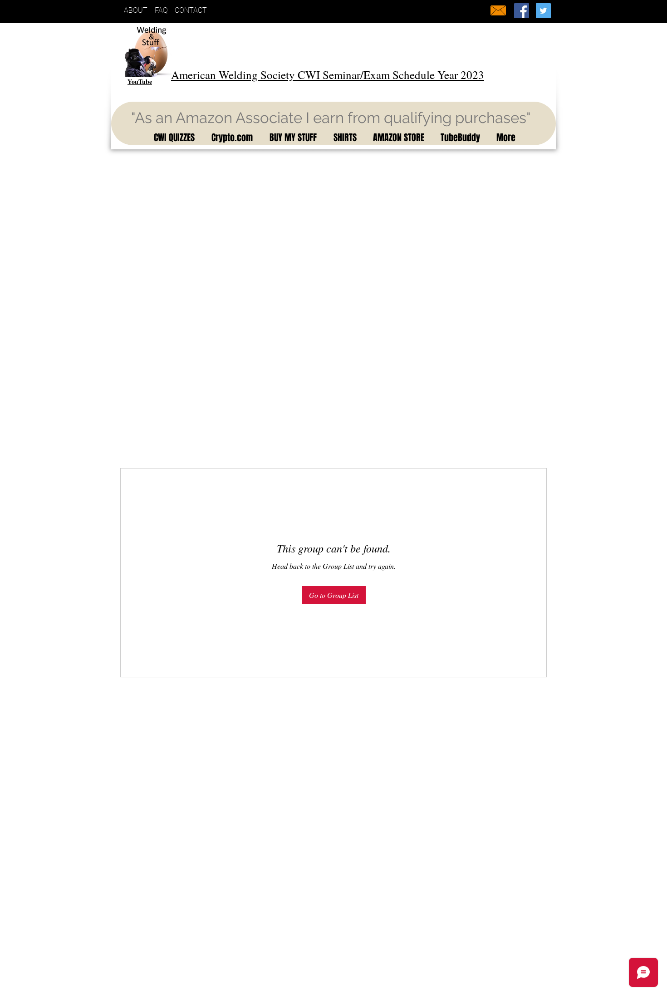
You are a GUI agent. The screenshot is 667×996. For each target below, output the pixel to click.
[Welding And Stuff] (521, 10)
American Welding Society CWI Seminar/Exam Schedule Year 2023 (327, 74)
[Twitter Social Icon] (543, 10)
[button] (172, 137)
